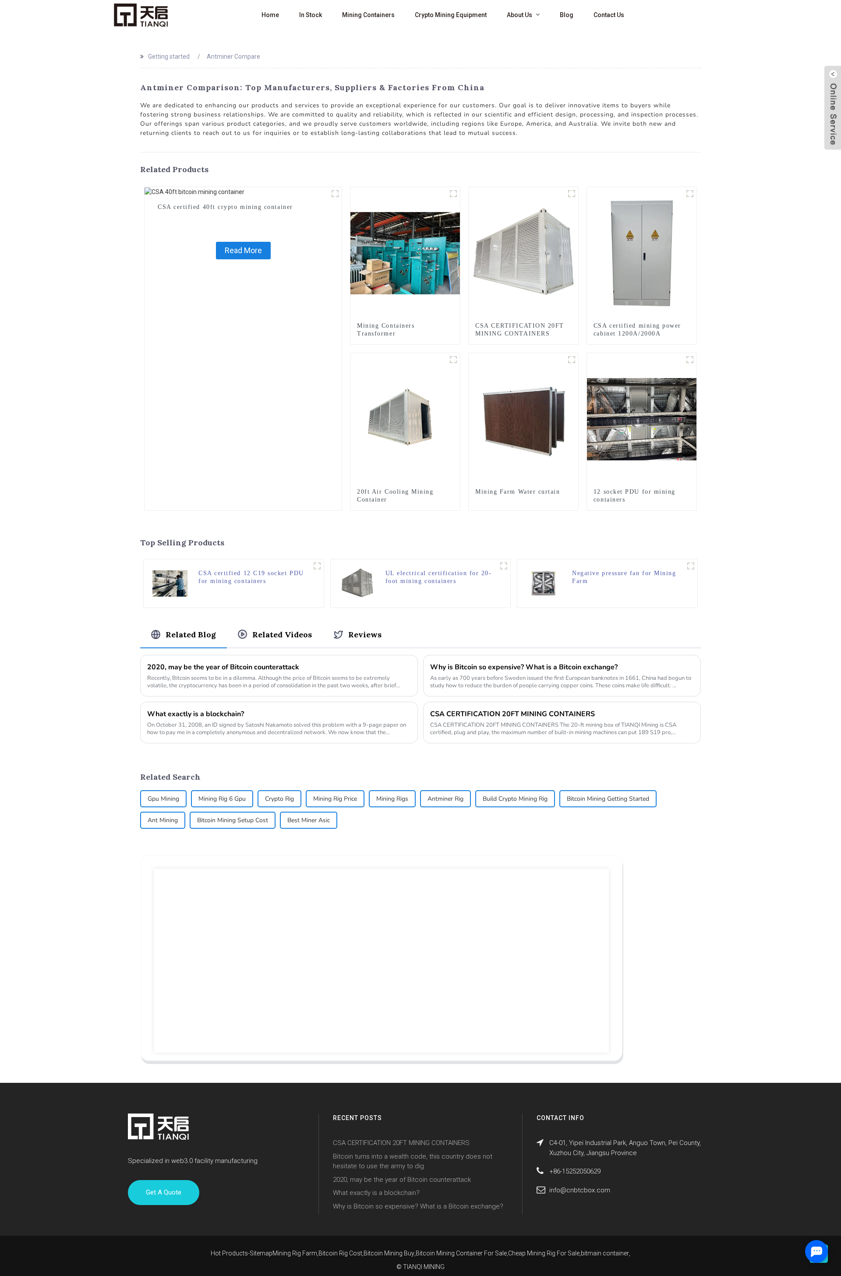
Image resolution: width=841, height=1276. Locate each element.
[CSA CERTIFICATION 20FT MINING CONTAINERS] (523, 252)
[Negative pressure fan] (690, 566)
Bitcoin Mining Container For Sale (461, 1253)
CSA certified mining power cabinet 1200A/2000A (637, 329)
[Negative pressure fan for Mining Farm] (543, 583)
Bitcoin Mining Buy (389, 1253)
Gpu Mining (163, 799)
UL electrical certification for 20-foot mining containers (438, 577)
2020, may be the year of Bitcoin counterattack (223, 667)
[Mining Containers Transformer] (405, 252)
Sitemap (261, 1253)
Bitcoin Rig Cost (340, 1253)
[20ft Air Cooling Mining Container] (405, 418)
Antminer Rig (445, 799)
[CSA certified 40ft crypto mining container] (194, 191)
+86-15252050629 (575, 1171)
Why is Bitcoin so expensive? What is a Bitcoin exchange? (524, 667)
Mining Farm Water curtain (517, 491)
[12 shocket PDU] (317, 566)
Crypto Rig (279, 799)
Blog (566, 14)
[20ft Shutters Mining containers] (571, 193)
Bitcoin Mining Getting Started (608, 799)
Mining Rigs (392, 799)
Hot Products (229, 1253)
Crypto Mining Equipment (451, 14)
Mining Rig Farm (294, 1253)
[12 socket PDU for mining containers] (641, 418)
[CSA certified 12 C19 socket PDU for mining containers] (169, 583)
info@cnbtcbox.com (579, 1190)
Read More (243, 250)
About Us (519, 14)
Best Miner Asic (308, 820)
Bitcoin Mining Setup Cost (232, 820)
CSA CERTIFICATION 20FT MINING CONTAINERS (519, 329)
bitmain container (605, 1253)
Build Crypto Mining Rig (515, 799)
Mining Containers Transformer (385, 329)
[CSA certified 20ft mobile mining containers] (453, 359)
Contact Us (609, 14)
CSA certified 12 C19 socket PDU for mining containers (251, 577)
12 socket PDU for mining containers (634, 495)
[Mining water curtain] (571, 359)
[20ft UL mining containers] (503, 566)
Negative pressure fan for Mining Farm (624, 577)
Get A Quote (163, 1192)
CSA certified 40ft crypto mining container (225, 207)
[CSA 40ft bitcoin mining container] (335, 193)
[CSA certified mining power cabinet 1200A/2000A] (641, 252)
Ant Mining (163, 820)
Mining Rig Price (335, 799)
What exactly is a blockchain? (195, 714)
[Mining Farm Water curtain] (523, 418)
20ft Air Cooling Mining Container (395, 495)
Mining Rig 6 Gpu (222, 799)
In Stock (310, 14)
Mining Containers (368, 14)
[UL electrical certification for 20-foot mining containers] (357, 583)
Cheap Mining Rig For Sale (544, 1253)
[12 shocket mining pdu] (689, 359)
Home (270, 14)
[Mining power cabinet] (689, 193)
